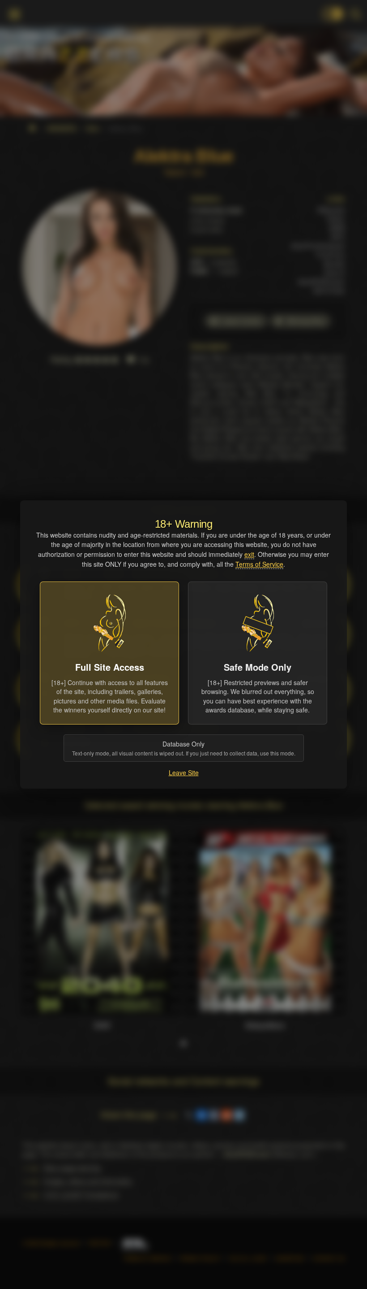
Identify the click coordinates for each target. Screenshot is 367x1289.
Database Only (183, 748)
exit (249, 554)
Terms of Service (259, 564)
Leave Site (184, 772)
